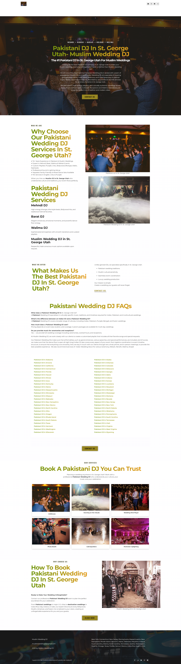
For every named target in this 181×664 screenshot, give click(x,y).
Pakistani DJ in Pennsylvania (105, 414)
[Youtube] (141, 660)
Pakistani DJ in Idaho (102, 375)
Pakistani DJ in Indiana (103, 378)
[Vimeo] (147, 660)
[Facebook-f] (135, 660)
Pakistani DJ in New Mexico (44, 405)
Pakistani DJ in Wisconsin (44, 432)
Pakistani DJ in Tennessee (104, 420)
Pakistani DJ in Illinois (42, 378)
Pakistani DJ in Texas (42, 423)
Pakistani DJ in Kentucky (43, 384)
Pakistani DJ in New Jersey (104, 402)
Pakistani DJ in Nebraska (43, 399)
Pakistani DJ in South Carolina (106, 417)
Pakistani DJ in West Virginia (105, 429)
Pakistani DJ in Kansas (103, 381)
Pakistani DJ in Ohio (42, 411)
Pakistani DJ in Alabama (43, 360)
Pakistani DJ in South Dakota (45, 420)
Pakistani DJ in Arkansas (103, 363)
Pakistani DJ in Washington (44, 429)
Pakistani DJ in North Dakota (105, 408)
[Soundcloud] (157, 4)
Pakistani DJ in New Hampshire (46, 402)
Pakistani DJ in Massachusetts (45, 390)
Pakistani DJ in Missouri (43, 396)
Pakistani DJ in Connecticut (44, 369)
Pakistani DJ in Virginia (103, 426)
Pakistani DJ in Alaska (102, 360)
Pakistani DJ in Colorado (103, 366)
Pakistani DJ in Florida (42, 372)
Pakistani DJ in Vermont (43, 426)
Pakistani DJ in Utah (102, 423)
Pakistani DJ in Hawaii (42, 375)
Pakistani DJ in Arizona (43, 363)
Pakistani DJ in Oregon (43, 414)
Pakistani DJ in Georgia (103, 372)
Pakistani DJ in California (43, 366)
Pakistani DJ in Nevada (103, 399)
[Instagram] (151, 4)
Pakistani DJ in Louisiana (104, 384)
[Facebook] (154, 4)
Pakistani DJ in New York (104, 405)
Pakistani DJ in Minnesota (44, 393)
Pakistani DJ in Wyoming (104, 432)
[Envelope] (148, 4)
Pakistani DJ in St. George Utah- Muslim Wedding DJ (90, 51)
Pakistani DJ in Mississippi (104, 393)
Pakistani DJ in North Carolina (45, 408)
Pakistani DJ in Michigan (104, 390)
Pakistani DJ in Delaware (104, 369)
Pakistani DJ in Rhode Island (45, 417)
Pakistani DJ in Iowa (42, 381)
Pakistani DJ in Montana (103, 396)
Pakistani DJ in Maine (42, 387)
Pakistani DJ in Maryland (104, 387)
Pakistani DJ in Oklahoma (104, 411)
